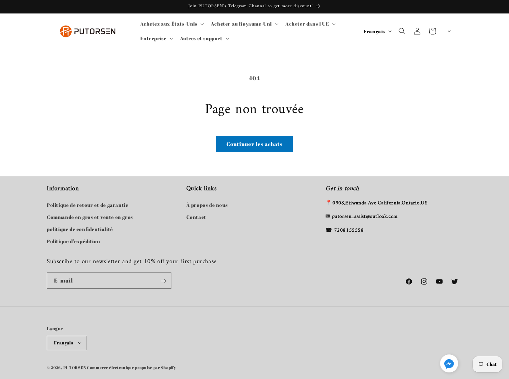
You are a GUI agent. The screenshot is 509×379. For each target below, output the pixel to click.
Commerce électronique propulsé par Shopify (131, 367)
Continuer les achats (254, 143)
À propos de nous (207, 205)
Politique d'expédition (73, 241)
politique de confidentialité (80, 229)
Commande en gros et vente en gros (90, 217)
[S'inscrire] (163, 281)
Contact (196, 217)
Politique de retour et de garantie (87, 205)
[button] (171, 24)
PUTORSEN (74, 367)
